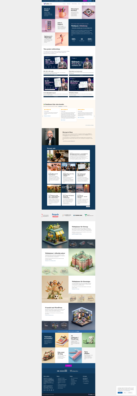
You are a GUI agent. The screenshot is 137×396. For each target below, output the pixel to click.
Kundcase (64, 3)
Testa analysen (55, 75)
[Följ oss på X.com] (49, 390)
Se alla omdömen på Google (89, 125)
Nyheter (90, 3)
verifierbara (60, 106)
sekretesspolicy (128, 390)
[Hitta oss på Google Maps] (53, 390)
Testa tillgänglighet (56, 96)
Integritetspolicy (86, 383)
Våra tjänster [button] (68, 3)
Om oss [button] (79, 3)
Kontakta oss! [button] (68, 365)
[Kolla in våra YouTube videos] (51, 390)
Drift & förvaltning (74, 3)
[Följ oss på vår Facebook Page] (46, 390)
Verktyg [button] (83, 3)
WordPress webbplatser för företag (77, 234)
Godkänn (120, 392)
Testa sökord (81, 75)
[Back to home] (48, 3)
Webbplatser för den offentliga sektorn (50, 260)
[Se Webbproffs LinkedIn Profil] (44, 390)
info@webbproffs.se (74, 371)
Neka (125, 392)
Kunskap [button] (86, 3)
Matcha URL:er (81, 96)
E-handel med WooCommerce (49, 315)
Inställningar (130, 392)
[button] (43, 116)
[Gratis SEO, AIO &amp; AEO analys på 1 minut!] (55, 62)
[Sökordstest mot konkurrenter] (81, 62)
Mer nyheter (88, 206)
